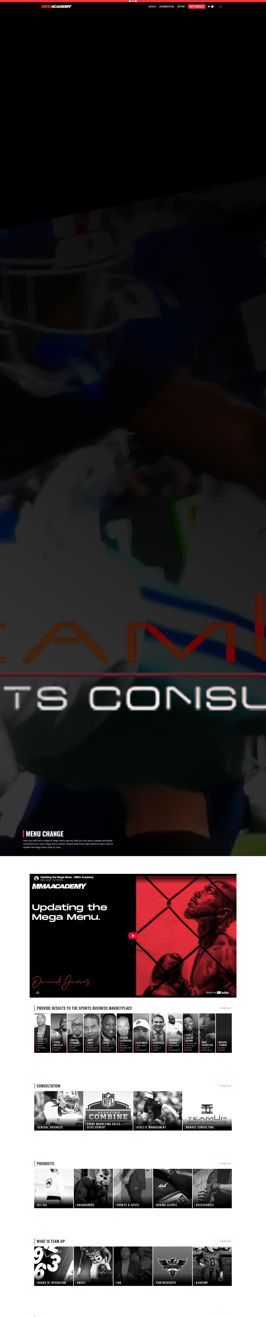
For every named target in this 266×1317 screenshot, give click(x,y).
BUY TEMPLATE (197, 6)
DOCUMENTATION (166, 6)
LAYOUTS (152, 6)
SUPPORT (181, 6)
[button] (211, 6)
